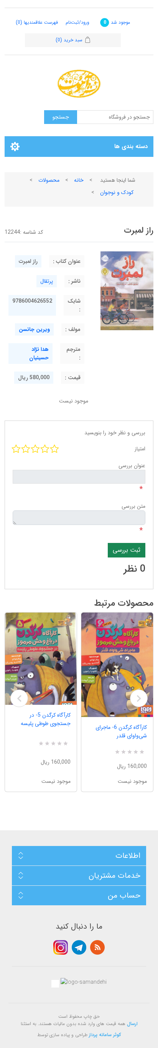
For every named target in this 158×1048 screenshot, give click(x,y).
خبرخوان (97, 947)
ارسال (132, 1023)
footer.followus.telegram (79, 947)
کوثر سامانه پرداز (105, 1034)
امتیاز (140, 449)
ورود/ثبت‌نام (77, 22)
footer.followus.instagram (60, 947)
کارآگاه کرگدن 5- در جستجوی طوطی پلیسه (46, 719)
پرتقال (46, 281)
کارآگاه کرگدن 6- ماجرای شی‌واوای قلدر (121, 731)
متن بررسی (133, 506)
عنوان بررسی (131, 465)
